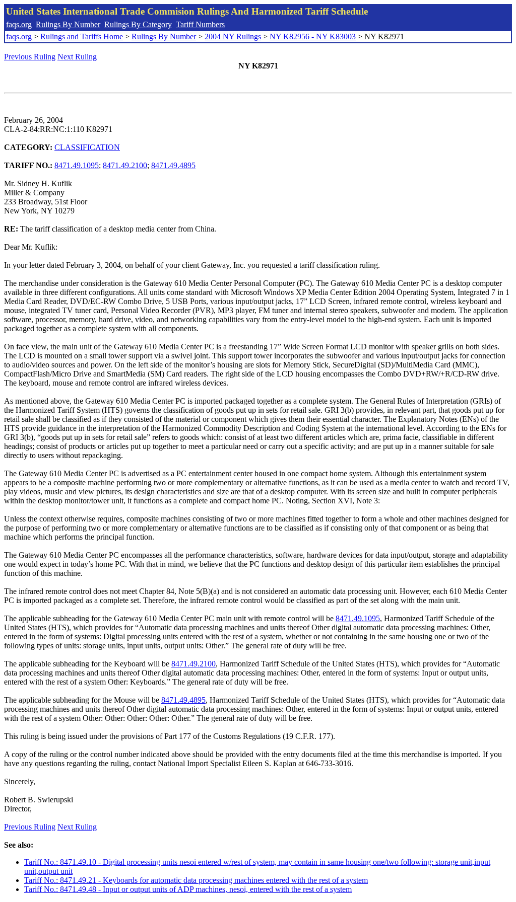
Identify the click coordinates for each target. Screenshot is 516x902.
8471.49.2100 (125, 165)
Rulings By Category (138, 24)
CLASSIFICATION (87, 147)
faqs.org (19, 24)
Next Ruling (77, 56)
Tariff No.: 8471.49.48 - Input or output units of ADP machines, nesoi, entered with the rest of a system (188, 889)
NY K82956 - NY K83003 (313, 36)
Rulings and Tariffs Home (81, 36)
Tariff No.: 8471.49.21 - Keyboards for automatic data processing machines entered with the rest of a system (196, 880)
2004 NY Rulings (233, 36)
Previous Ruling (29, 56)
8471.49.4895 (173, 165)
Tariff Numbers (200, 24)
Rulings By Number (68, 24)
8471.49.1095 (76, 165)
